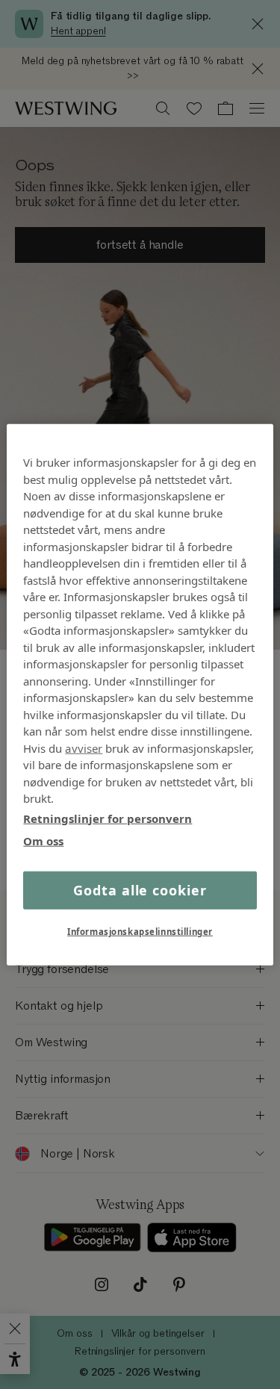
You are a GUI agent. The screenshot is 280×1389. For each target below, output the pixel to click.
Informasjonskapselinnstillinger (140, 930)
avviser (83, 747)
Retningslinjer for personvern (107, 817)
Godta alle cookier (139, 889)
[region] (140, 695)
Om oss (43, 840)
